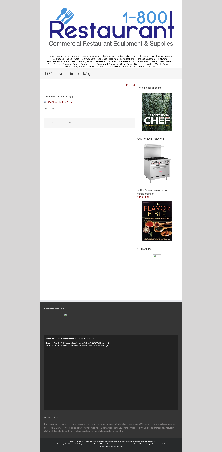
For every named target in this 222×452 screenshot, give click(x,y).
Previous (130, 84)
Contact (120, 446)
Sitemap (113, 446)
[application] (111, 372)
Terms (102, 446)
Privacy (107, 446)
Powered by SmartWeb (147, 442)
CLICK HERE (142, 197)
